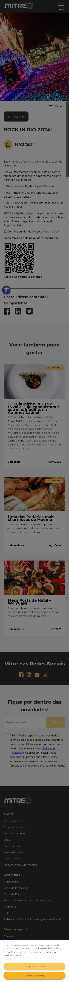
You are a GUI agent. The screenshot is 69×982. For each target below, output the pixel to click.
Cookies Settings (34, 975)
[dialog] (34, 961)
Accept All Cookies (34, 966)
